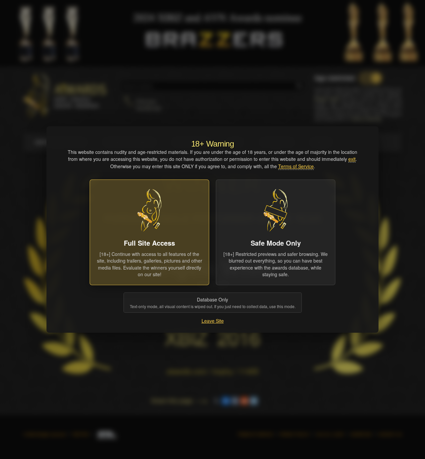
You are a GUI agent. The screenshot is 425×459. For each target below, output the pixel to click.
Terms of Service (296, 166)
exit (352, 159)
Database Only (213, 302)
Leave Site (213, 320)
